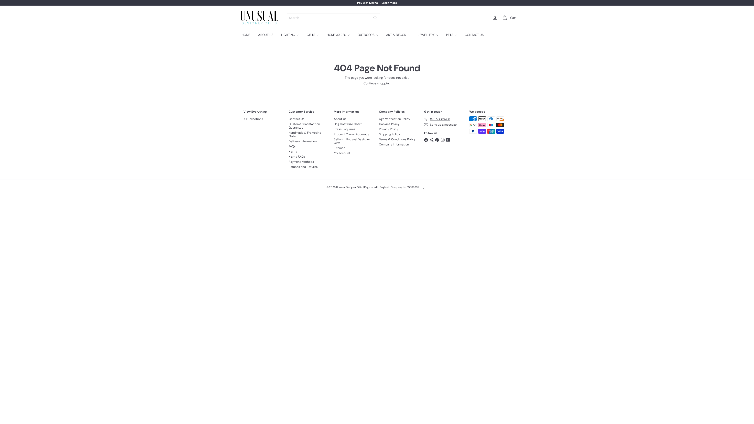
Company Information (394, 144)
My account (342, 153)
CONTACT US (474, 35)
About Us (340, 119)
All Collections (253, 119)
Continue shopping (377, 83)
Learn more (389, 3)
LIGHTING (288, 35)
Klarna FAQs (297, 157)
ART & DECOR (396, 35)
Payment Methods (301, 162)
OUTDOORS (366, 35)
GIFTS (311, 35)
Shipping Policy (389, 134)
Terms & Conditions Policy (397, 139)
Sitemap (339, 148)
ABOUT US (265, 35)
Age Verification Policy (394, 119)
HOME (246, 35)
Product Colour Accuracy (351, 134)
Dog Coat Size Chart (348, 124)
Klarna (293, 152)
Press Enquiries (344, 129)
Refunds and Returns (303, 167)
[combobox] (333, 17)
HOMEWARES (337, 35)
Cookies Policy (389, 124)
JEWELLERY (426, 35)
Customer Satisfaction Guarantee (304, 126)
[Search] (375, 17)
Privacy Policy (388, 129)
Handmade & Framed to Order (305, 134)
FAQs (292, 146)
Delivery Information (303, 141)
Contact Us (296, 119)
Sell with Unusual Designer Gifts (352, 141)
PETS (450, 35)
